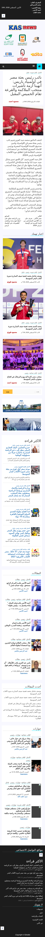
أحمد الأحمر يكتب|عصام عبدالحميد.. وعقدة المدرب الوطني (17, 624)
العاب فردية (33, 72)
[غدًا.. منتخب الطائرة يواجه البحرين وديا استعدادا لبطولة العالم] (36, 645)
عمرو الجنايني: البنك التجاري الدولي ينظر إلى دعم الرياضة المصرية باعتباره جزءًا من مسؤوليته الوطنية (23, 866)
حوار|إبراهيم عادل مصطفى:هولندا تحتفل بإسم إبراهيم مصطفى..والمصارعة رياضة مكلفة (17, 811)
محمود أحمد (14, 101)
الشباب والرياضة (37, 916)
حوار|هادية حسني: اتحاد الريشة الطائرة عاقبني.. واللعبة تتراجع (18, 832)
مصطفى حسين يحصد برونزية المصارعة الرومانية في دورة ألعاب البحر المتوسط (22, 710)
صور (41, 912)
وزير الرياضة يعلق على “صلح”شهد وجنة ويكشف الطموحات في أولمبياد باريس (13, 220)
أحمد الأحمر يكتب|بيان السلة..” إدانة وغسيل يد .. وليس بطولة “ (18, 604)
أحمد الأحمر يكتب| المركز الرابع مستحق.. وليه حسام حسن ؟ (18, 584)
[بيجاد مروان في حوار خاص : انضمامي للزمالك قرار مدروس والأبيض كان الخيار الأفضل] (36, 742)
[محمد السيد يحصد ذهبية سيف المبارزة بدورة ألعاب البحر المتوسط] (23, 304)
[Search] (3, 66)
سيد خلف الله (22, 796)
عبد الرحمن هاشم (21, 651)
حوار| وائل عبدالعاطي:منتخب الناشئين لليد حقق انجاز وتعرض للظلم (18, 788)
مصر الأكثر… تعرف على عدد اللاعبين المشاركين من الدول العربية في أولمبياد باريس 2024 (33, 220)
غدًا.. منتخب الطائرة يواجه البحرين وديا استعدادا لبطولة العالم (17, 644)
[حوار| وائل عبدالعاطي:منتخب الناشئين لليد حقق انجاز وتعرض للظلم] (36, 789)
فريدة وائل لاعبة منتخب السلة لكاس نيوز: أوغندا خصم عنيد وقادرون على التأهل (19, 766)
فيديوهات (40, 909)
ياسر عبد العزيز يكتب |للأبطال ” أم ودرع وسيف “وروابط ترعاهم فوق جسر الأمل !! (17, 665)
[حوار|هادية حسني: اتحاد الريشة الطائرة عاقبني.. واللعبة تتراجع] (36, 833)
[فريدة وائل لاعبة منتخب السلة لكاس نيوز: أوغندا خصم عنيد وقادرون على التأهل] (36, 766)
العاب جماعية (33, 373)
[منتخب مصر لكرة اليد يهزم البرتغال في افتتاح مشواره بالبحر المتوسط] (23, 354)
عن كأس (40, 923)
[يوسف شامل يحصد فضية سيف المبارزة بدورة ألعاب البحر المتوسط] (23, 253)
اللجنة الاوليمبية (37, 919)
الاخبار (40, 72)
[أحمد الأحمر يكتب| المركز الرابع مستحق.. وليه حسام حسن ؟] (36, 585)
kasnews (23, 673)
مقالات (17, 579)
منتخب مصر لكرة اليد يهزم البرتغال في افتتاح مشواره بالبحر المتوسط (24, 377)
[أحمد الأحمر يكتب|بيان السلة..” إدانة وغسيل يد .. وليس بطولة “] (36, 605)
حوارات (18, 735)
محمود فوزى (12, 282)
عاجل (27, 72)
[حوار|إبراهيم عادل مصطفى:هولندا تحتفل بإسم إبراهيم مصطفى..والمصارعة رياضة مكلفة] (36, 812)
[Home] (39, 66)
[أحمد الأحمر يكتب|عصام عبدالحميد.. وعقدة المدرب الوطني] (36, 625)
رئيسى (27, 272)
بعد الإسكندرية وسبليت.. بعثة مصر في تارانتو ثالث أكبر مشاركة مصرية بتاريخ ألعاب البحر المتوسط (24, 889)
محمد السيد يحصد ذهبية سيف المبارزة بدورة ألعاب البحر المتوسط (25, 327)
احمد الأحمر (23, 591)
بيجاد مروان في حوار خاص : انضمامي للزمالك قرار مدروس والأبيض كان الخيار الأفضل (18, 741)
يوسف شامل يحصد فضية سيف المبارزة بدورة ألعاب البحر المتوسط (24, 277)
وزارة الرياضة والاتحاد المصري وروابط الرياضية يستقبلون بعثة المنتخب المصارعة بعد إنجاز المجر (23, 881)
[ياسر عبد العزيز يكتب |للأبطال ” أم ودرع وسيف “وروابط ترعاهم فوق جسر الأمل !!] (36, 666)
